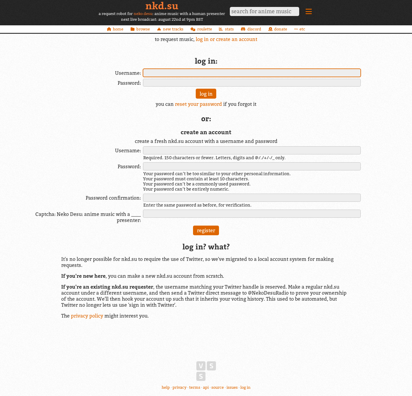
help (166, 387)
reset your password (198, 104)
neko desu (143, 13)
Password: (129, 83)
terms (194, 387)
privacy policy (87, 316)
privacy (179, 387)
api (206, 387)
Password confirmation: (113, 198)
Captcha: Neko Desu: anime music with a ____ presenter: (88, 217)
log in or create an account (226, 39)
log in (245, 387)
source (217, 387)
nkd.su (161, 5)
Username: (128, 73)
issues (232, 387)
